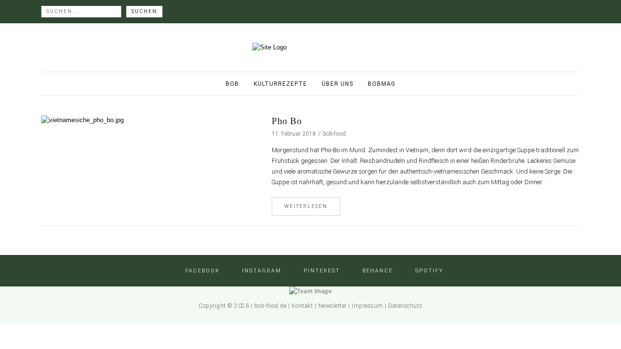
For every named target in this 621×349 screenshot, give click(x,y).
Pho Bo (287, 121)
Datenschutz (405, 305)
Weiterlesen (305, 206)
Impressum (367, 305)
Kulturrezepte (280, 83)
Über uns (337, 83)
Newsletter (332, 305)
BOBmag (381, 83)
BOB (232, 83)
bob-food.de (270, 305)
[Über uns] (310, 291)
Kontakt (302, 305)
